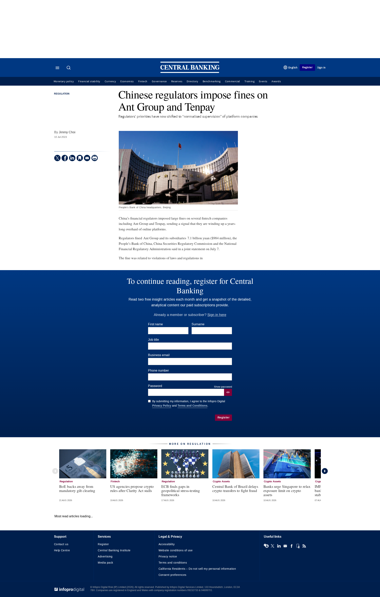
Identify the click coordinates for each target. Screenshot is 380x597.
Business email (159, 355)
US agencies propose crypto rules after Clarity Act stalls (132, 488)
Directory (192, 81)
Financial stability (89, 81)
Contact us (61, 544)
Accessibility (167, 544)
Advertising (105, 556)
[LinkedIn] (72, 158)
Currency (110, 81)
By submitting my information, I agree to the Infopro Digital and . (188, 403)
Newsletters (285, 546)
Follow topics (266, 546)
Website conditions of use (176, 550)
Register (307, 67)
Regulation (61, 94)
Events (263, 81)
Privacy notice (168, 556)
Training (249, 81)
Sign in (321, 67)
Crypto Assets (221, 481)
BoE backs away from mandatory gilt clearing (77, 488)
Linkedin (278, 546)
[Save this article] (80, 158)
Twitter (272, 546)
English (293, 67)
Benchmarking (212, 81)
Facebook (291, 546)
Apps (297, 546)
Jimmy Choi (67, 132)
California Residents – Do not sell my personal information (197, 569)
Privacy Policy (161, 406)
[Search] (69, 68)
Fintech (142, 81)
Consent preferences (172, 575)
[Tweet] (57, 158)
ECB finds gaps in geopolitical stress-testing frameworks (180, 490)
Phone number (158, 370)
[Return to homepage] (190, 72)
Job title (153, 340)
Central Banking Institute (114, 550)
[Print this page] (94, 158)
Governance (159, 81)
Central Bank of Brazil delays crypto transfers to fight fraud (235, 488)
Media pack (105, 563)
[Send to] (87, 158)
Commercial (232, 81)
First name (155, 324)
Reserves (176, 81)
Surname (198, 324)
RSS (304, 546)
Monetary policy (64, 81)
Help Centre (62, 550)
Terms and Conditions (192, 406)
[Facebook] (65, 158)
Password (155, 386)
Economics (127, 81)
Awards (276, 81)
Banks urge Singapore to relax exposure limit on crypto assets (287, 490)
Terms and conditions (173, 563)
